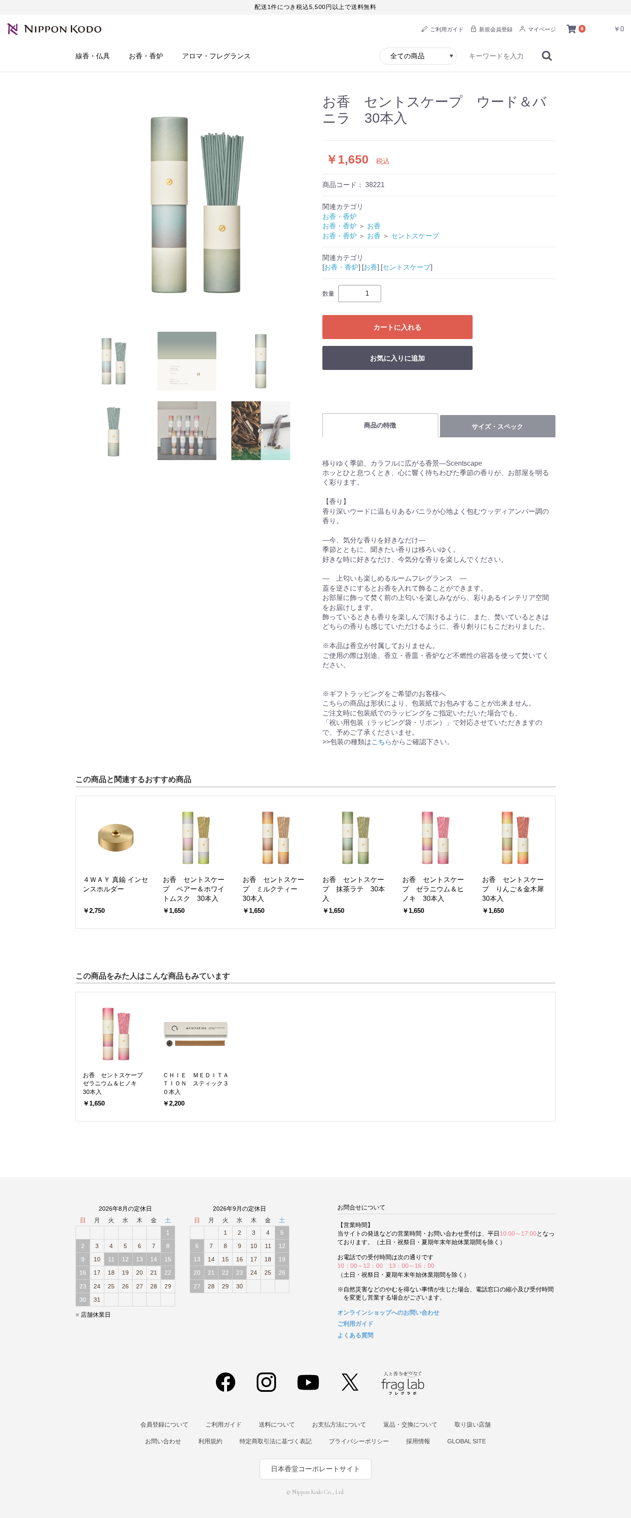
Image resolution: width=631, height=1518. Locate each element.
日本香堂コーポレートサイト (315, 1469)
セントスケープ (415, 235)
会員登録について (164, 1424)
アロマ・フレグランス (216, 56)
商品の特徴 (380, 425)
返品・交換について (410, 1424)
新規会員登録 (495, 29)
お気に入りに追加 (397, 358)
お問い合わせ (163, 1441)
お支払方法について (339, 1424)
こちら (381, 741)
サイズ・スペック (497, 426)
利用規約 (210, 1441)
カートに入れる (397, 327)
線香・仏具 (93, 56)
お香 (374, 226)
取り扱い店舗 (473, 1424)
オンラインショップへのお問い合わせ (388, 1312)
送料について (277, 1424)
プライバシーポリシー (359, 1441)
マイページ (541, 29)
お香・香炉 (146, 56)
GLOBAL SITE (466, 1441)
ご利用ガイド (446, 29)
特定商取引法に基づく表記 (276, 1441)
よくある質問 (355, 1335)
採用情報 (418, 1441)
